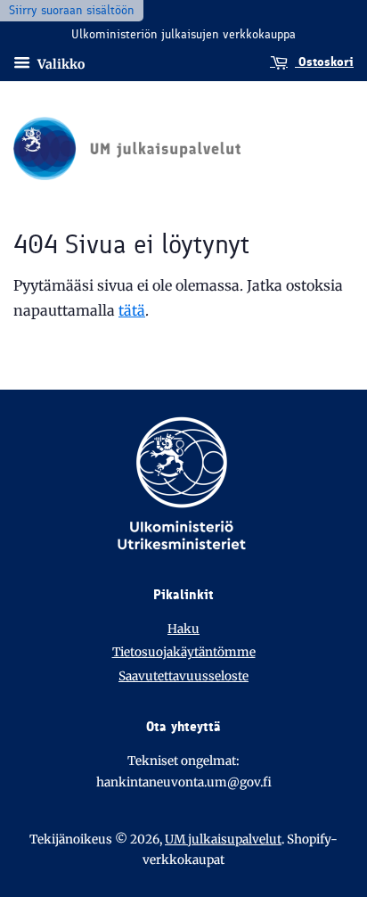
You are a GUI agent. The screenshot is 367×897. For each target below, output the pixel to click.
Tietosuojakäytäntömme (184, 652)
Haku (183, 629)
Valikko (60, 63)
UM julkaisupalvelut (223, 839)
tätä (131, 310)
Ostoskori (324, 62)
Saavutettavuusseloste (183, 676)
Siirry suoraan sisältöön (72, 10)
